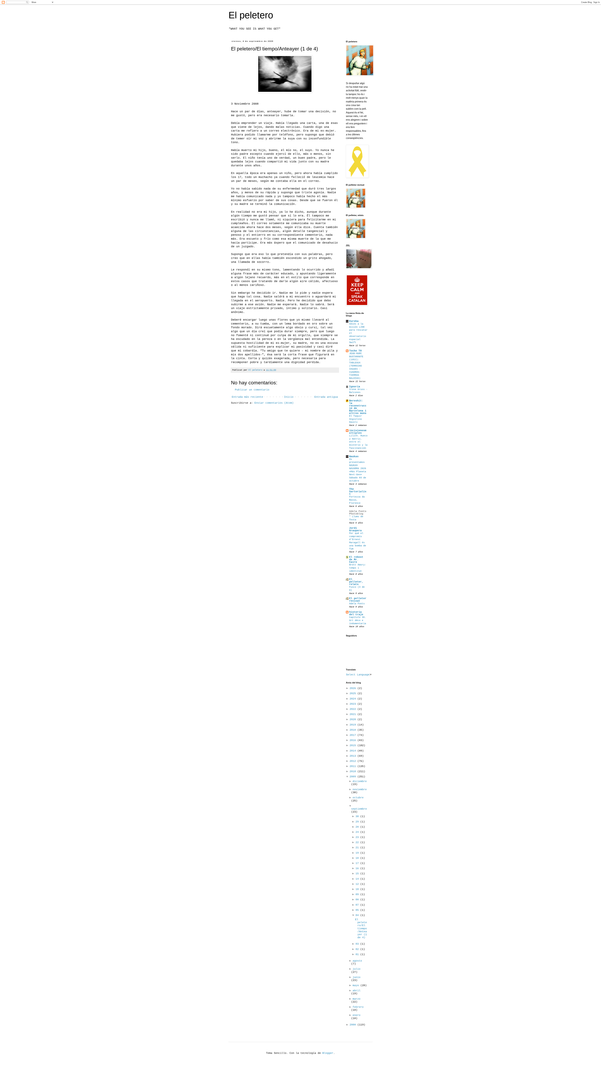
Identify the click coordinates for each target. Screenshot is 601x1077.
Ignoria (354, 386)
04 (358, 915)
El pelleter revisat (357, 599)
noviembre (360, 789)
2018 (353, 730)
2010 (353, 771)
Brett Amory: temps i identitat (357, 567)
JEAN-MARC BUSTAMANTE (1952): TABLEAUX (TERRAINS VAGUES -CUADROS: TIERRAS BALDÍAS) (356, 366)
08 (358, 899)
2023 (353, 704)
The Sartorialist (357, 492)
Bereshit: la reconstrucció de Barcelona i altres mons (357, 407)
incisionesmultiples (357, 431)
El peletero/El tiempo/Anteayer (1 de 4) (361, 928)
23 (358, 837)
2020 (353, 719)
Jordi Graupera (355, 529)
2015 (353, 745)
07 (358, 905)
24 (358, 832)
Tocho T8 (355, 350)
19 (358, 853)
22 (358, 842)
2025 (353, 693)
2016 (353, 740)
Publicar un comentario (252, 389)
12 (358, 884)
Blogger (327, 1053)
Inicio (288, 397)
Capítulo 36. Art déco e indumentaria (357, 620)
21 (358, 847)
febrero (358, 1007)
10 (358, 889)
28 (358, 827)
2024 (353, 698)
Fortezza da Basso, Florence (357, 500)
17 (358, 863)
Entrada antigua (326, 397)
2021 (353, 714)
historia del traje (356, 613)
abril (356, 990)
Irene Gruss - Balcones (358, 391)
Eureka (354, 321)
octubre (358, 797)
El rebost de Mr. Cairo (356, 560)
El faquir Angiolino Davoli (355, 419)
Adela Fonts (357, 603)
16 (358, 868)
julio (356, 969)
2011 (353, 766)
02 (358, 949)
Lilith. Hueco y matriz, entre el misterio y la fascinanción (358, 442)
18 (358, 858)
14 (358, 879)
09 (358, 894)
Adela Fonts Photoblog (357, 512)
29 (358, 821)
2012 (353, 761)
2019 (353, 724)
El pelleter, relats (356, 582)
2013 (353, 756)
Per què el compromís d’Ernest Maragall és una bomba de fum (357, 541)
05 (358, 910)
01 (358, 954)
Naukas (354, 456)
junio (356, 977)
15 (358, 873)
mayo (356, 985)
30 (358, 816)
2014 (353, 750)
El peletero (251, 15)
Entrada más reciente (247, 397)
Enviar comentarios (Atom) (274, 403)
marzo (356, 999)
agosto (357, 961)
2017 (353, 735)
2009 (353, 776)
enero (356, 1015)
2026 (353, 688)
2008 (353, 1024)
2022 (353, 709)
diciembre (360, 781)
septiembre (359, 809)
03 (358, 944)
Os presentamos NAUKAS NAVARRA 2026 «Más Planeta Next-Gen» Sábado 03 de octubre (357, 470)
